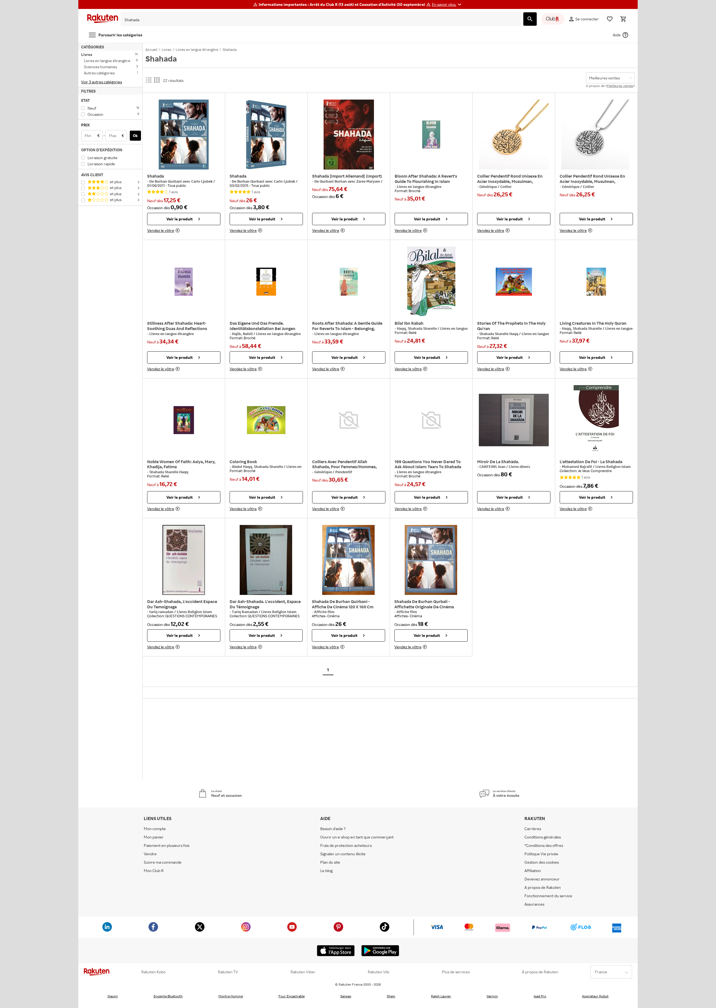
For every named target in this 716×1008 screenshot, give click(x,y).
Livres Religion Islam (613, 466)
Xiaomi (112, 996)
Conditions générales (542, 837)
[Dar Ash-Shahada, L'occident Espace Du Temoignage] (183, 560)
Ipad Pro (540, 996)
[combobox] (316, 20)
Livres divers (519, 466)
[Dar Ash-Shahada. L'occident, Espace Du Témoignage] (266, 560)
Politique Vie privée (541, 853)
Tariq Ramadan (245, 611)
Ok (135, 135)
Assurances (534, 904)
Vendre (150, 853)
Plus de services (456, 972)
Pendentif (343, 472)
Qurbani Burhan (334, 181)
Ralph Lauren (441, 996)
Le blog (326, 870)
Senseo (345, 996)
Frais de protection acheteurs (346, 845)
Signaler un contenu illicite (343, 853)
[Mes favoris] (609, 19)
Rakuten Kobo (153, 972)
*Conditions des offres (543, 845)
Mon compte (155, 828)
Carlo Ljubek (202, 181)
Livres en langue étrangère (419, 186)
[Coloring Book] (266, 420)
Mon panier (154, 837)
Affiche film (324, 611)
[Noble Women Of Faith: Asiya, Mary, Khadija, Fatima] (183, 420)
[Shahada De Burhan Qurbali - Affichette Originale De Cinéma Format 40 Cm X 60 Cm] (431, 560)
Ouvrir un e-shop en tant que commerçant (357, 837)
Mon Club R (154, 870)
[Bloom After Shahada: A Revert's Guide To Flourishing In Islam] (431, 134)
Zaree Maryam (368, 181)
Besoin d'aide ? (333, 828)
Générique (488, 186)
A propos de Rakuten (542, 887)
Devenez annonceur (542, 879)
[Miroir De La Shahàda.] (513, 420)
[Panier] (623, 19)
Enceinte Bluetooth (168, 996)
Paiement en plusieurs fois (166, 845)
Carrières (532, 828)
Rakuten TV (228, 972)
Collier (506, 186)
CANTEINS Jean (492, 466)
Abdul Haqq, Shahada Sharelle (258, 466)
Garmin (492, 996)
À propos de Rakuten (540, 972)
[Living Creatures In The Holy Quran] (596, 282)
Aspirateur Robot (595, 996)
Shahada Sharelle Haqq (499, 333)
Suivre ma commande (163, 862)
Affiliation (532, 870)
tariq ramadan (161, 611)
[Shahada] (183, 134)
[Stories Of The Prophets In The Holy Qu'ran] (513, 282)
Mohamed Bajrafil (577, 466)
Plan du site (330, 862)
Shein (391, 996)
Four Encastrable (292, 996)
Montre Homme (230, 996)
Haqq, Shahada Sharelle (417, 328)
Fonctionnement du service (548, 895)
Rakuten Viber (303, 972)
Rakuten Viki (378, 972)
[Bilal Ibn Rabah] (431, 282)
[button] (447, 4)
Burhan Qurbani (169, 181)
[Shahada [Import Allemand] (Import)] (348, 134)
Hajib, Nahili (243, 333)
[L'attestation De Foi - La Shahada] (596, 420)
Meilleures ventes (620, 86)
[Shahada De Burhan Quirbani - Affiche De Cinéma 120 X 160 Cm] (348, 560)
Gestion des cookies (541, 862)
